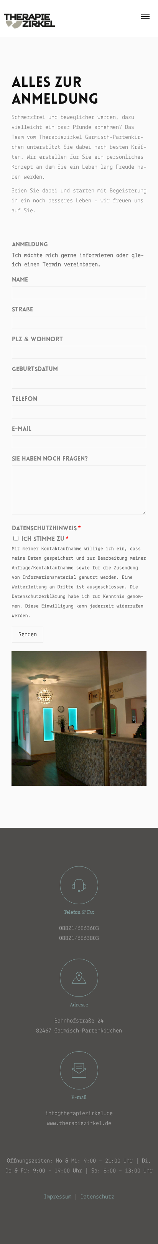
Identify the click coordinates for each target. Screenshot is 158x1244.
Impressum (57, 1197)
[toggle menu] (145, 16)
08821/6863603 (79, 928)
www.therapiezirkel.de (79, 1123)
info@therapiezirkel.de (79, 1113)
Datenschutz (97, 1197)
